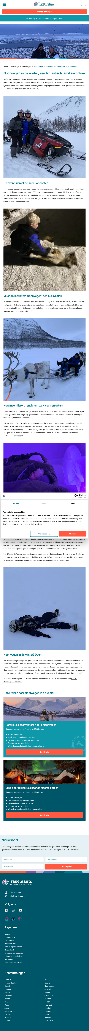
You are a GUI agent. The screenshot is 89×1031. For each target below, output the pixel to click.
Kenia (46, 1014)
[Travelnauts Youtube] (22, 911)
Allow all (72, 534)
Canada (47, 980)
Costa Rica (48, 995)
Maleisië (47, 1008)
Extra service (9, 940)
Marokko (8, 1018)
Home (5, 66)
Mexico (7, 999)
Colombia (8, 995)
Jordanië (47, 1002)
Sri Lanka (8, 1011)
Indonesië (48, 1005)
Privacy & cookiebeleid (13, 956)
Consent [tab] (15, 503)
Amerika (8, 980)
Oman (7, 1005)
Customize (42, 534)
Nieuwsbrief (9, 950)
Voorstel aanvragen (44, 12)
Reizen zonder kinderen (14, 953)
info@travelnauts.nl (17, 896)
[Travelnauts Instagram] (15, 911)
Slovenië (47, 989)
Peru (6, 1002)
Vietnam (8, 1014)
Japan (7, 1008)
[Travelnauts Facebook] (8, 911)
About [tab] (73, 503)
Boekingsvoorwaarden (13, 962)
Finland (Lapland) (11, 983)
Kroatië (7, 986)
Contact (8, 934)
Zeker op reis (10, 937)
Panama (47, 999)
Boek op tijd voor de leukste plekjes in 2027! (46, 19)
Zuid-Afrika (48, 1021)
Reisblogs (15, 66)
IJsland (47, 983)
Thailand (47, 1011)
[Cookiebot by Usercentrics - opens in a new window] (76, 496)
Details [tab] (44, 503)
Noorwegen (26, 66)
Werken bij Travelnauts (13, 947)
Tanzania (8, 1021)
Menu (4, 7)
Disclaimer (9, 959)
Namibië (47, 1018)
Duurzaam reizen (11, 944)
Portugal (8, 989)
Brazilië (47, 992)
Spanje (7, 992)
